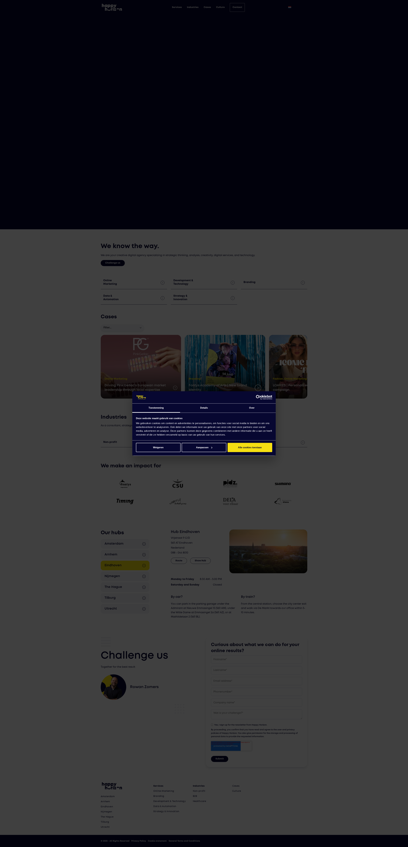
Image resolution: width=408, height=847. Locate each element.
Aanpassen (202, 447)
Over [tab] (252, 407)
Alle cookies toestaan (250, 447)
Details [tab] (204, 407)
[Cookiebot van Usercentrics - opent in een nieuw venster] (258, 397)
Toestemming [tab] (156, 407)
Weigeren (158, 447)
